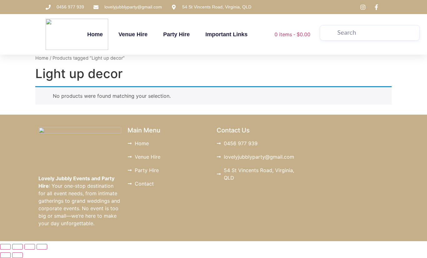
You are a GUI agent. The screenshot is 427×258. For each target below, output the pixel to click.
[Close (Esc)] (42, 247)
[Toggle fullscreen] (17, 247)
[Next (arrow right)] (17, 255)
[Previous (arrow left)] (5, 255)
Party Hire (176, 34)
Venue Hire (133, 34)
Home (95, 34)
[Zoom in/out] (5, 247)
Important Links (226, 34)
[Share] (29, 247)
